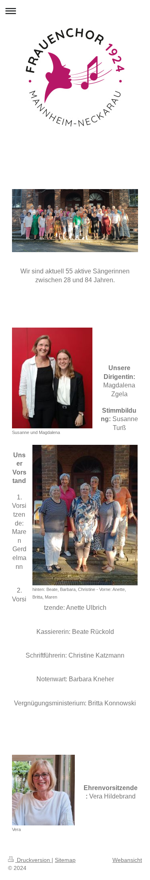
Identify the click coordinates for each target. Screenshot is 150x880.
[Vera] (43, 790)
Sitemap (65, 860)
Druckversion (33, 860)
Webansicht (127, 860)
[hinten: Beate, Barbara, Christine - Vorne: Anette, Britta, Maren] (85, 515)
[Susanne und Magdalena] (52, 378)
